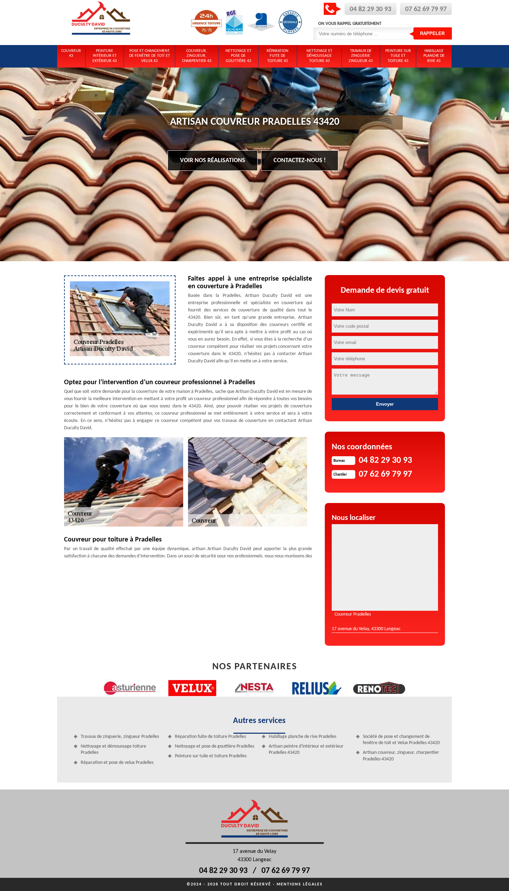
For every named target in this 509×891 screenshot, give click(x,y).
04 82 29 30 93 (370, 9)
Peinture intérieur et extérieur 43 (104, 56)
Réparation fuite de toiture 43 (277, 56)
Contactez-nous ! (300, 160)
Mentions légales (300, 884)
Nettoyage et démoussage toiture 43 (319, 56)
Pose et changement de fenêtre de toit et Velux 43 (149, 56)
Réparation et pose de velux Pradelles (117, 762)
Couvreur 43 (71, 53)
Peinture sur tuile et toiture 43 (398, 56)
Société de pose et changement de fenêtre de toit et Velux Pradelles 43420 (401, 740)
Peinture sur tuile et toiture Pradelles (211, 756)
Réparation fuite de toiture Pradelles (210, 736)
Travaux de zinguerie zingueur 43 (361, 56)
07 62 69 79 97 (426, 9)
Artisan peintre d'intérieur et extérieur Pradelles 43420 (306, 749)
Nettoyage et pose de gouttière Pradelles (214, 746)
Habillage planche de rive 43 (434, 56)
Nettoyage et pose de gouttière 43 (238, 56)
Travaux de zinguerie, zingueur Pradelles (120, 736)
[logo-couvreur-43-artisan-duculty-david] (101, 22)
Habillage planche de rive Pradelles (302, 736)
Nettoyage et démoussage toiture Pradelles (113, 749)
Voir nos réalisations (212, 160)
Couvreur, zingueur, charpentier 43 (196, 56)
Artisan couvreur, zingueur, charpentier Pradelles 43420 (401, 755)
